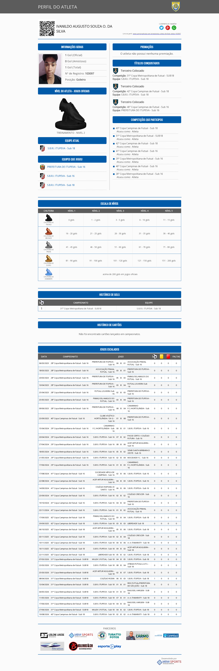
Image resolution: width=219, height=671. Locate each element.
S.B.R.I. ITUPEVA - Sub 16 (60, 176)
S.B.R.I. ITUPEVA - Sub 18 (61, 148)
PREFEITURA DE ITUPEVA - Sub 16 (66, 166)
